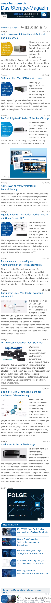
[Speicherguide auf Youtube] (41, 27)
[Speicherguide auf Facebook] (27, 27)
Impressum (8, 590)
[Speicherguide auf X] (32, 27)
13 (12, 487)
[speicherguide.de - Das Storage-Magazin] (24, 10)
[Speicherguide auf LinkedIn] (22, 27)
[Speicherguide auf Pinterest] (45, 27)
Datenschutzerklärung (23, 590)
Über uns (38, 590)
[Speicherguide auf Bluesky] (36, 27)
